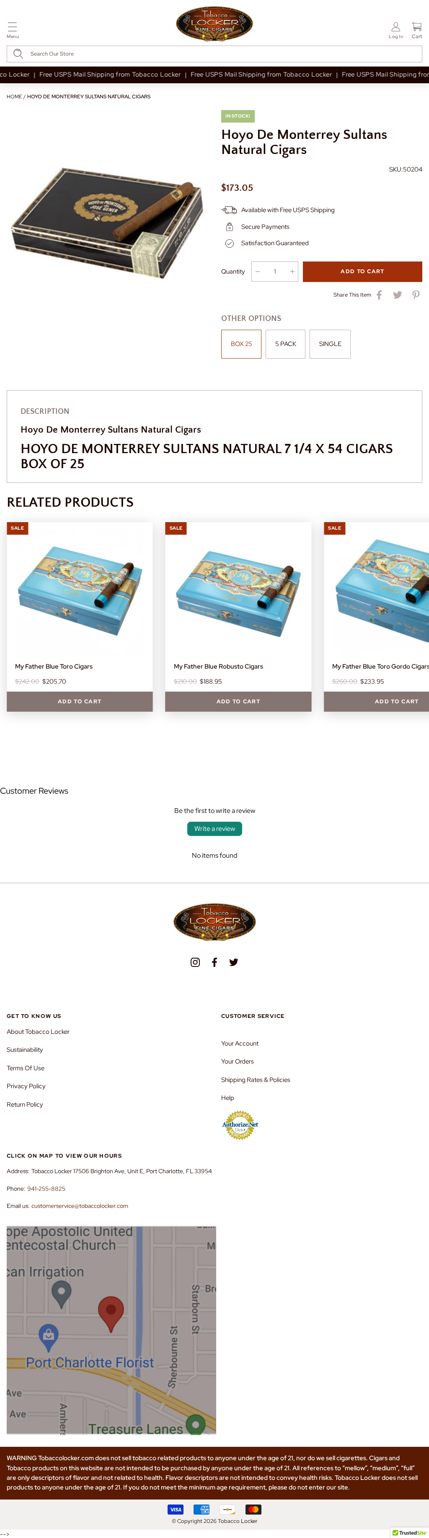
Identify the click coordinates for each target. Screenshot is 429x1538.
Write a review (214, 828)
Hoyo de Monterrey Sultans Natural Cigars (88, 96)
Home (14, 96)
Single (330, 344)
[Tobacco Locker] (214, 24)
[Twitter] (233, 962)
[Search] (18, 54)
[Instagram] (195, 962)
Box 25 (241, 344)
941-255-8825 (46, 1188)
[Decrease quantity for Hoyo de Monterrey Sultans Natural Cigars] (257, 271)
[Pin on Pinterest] (416, 295)
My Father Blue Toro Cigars (54, 666)
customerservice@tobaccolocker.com (79, 1206)
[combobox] (214, 54)
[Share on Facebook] (379, 295)
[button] (13, 32)
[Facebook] (214, 962)
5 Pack (285, 344)
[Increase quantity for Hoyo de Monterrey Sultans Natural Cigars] (292, 271)
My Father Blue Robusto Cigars (218, 666)
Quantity (233, 271)
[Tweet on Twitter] (397, 295)
